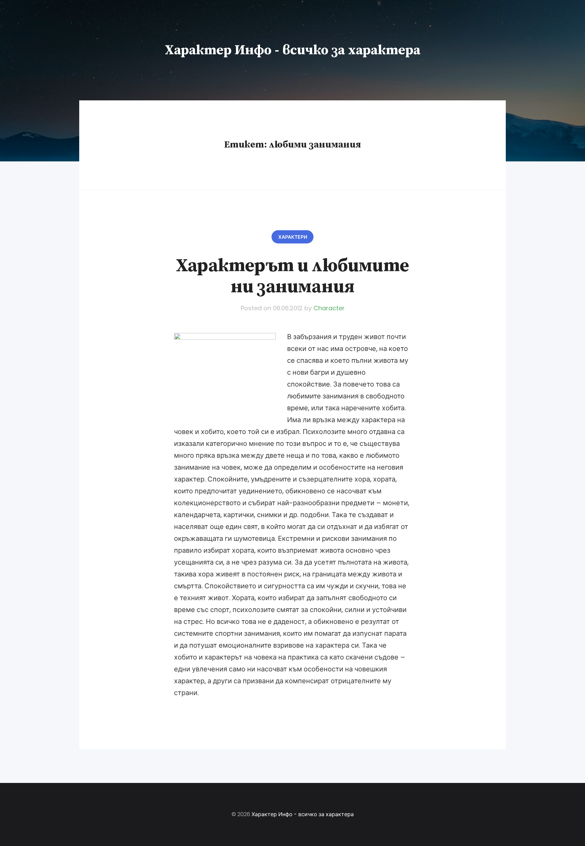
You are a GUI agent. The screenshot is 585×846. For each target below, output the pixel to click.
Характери (292, 237)
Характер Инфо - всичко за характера (292, 50)
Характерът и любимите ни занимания (292, 276)
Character (329, 308)
